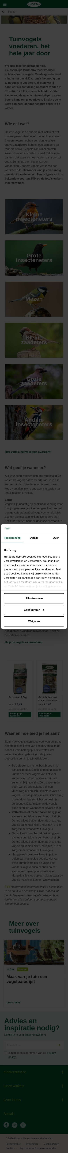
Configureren (32, 609)
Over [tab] (56, 537)
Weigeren (34, 621)
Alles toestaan (34, 598)
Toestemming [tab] (12, 537)
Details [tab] (34, 537)
